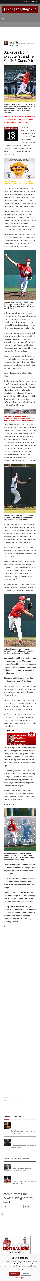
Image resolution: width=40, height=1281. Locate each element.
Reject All (26, 1273)
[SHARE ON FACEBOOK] (8, 1100)
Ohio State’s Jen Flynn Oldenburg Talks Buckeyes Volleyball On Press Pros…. (24, 1141)
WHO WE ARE (24, 1)
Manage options (20, 1278)
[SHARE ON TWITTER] (5, 1100)
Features (12, 45)
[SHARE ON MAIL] (19, 1100)
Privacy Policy (20, 1269)
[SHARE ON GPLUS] (12, 1100)
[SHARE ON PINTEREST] (15, 1100)
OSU (17, 45)
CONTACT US (33, 1)
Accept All (14, 1273)
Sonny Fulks (14, 42)
